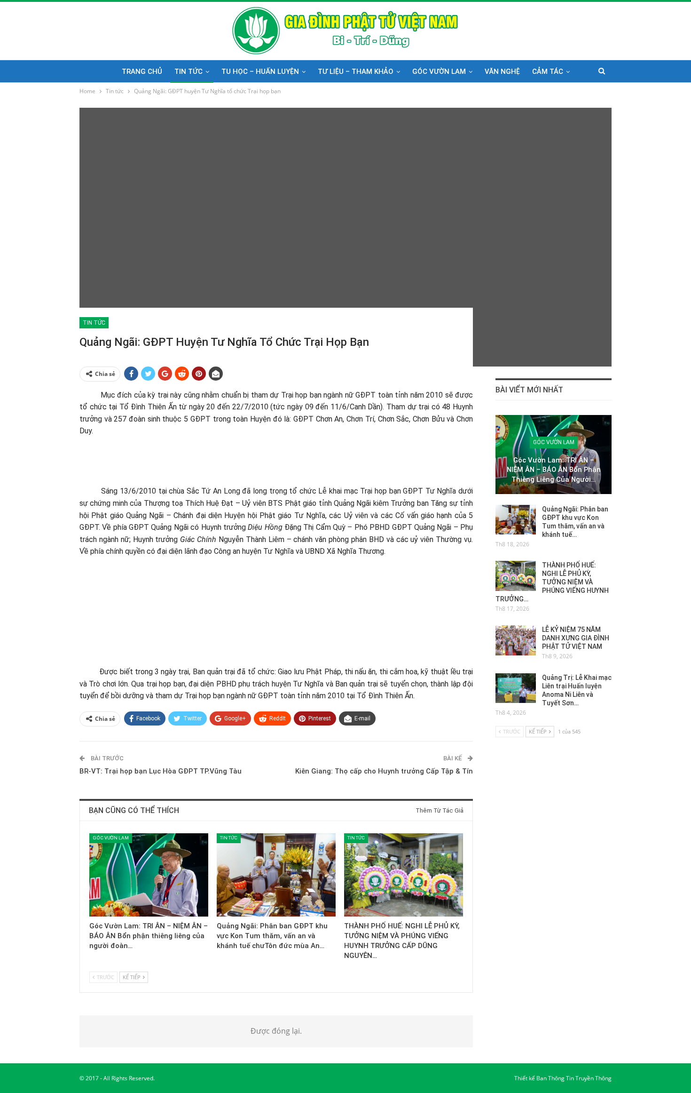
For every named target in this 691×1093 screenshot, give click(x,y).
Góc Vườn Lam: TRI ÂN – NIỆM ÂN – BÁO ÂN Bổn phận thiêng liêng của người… (554, 470)
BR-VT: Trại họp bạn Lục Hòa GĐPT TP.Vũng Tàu (160, 771)
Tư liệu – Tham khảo (355, 71)
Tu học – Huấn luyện (260, 71)
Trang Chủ (142, 71)
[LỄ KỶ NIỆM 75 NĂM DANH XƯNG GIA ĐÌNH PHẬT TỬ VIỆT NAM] (515, 640)
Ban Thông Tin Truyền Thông (574, 1078)
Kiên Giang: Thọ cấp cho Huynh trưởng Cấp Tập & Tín (384, 771)
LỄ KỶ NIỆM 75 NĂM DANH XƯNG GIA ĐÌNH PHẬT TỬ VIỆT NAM (575, 638)
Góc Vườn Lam (439, 71)
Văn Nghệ (502, 71)
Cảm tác (547, 71)
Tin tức (188, 71)
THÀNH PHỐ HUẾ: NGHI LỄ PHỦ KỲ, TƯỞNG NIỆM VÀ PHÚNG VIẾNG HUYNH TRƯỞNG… (552, 582)
